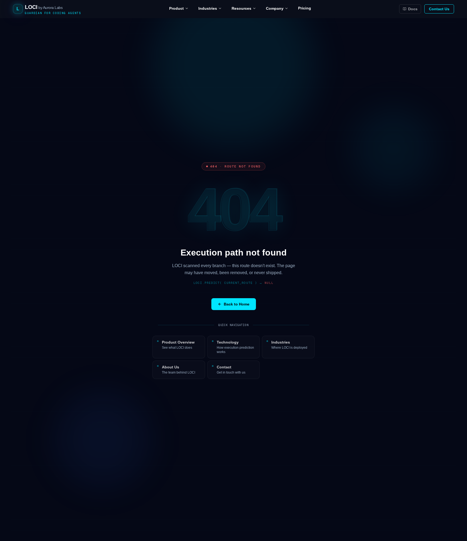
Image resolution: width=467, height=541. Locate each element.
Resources (241, 8)
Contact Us (439, 9)
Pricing (304, 8)
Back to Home (236, 304)
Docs (413, 9)
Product (176, 8)
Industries (207, 8)
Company (274, 8)
